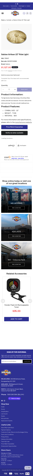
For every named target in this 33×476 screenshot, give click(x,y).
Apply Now (14, 158)
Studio (3, 416)
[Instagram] (17, 4)
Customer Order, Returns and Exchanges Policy (14, 432)
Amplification (5, 411)
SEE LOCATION (16, 264)
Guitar (3, 406)
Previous (3, 301)
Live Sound (4, 413)
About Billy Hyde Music (7, 427)
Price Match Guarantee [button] (14, 127)
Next (30, 301)
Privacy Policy (5, 436)
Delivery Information (6, 439)
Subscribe (27, 361)
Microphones (5, 418)
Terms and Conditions (7, 434)
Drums (3, 409)
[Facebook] (15, 4)
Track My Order (5, 441)
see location (16, 207)
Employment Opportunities (8, 446)
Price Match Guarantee (7, 443)
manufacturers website (23, 122)
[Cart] (30, 13)
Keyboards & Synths (6, 420)
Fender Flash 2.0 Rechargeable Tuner (16, 306)
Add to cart (16, 319)
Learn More (21, 158)
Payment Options (6, 430)
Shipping (10, 70)
